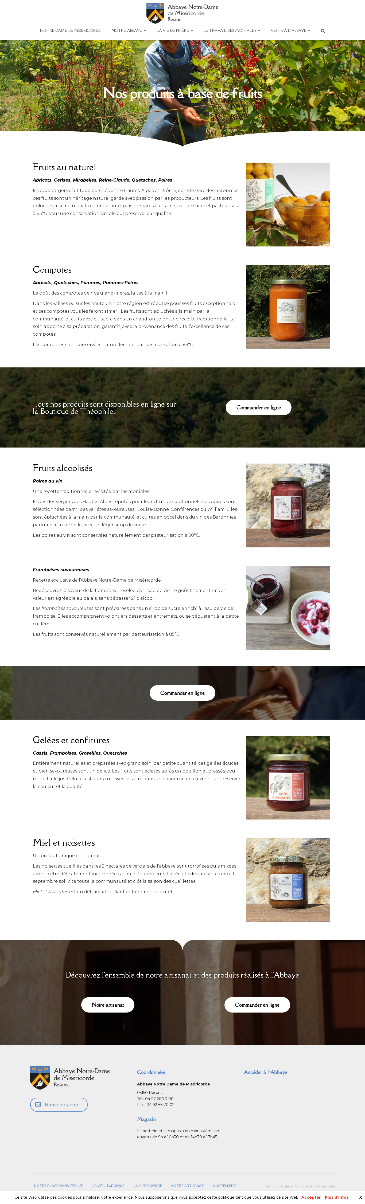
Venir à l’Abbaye (289, 30)
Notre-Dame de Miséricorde (70, 30)
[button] (259, 407)
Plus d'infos (337, 1197)
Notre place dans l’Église (58, 1186)
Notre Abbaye (127, 30)
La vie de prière (173, 30)
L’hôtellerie (224, 1186)
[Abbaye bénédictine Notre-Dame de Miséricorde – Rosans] (182, 13)
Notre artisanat (187, 1186)
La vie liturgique (108, 1186)
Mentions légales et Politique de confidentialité (300, 1186)
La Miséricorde (148, 1186)
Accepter (311, 1197)
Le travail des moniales (230, 30)
